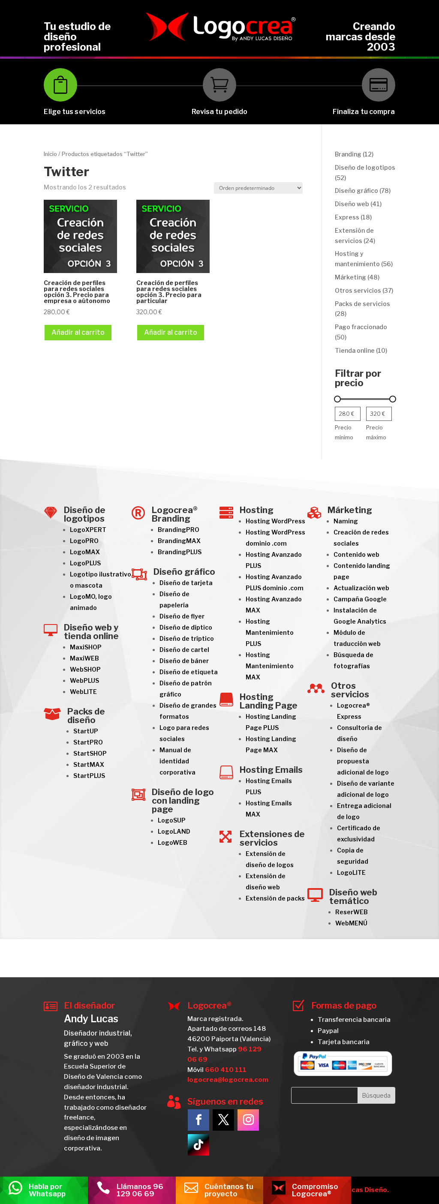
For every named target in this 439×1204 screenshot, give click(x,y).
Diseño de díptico (185, 627)
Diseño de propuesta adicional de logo (363, 761)
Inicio (50, 154)
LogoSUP (172, 820)
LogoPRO (84, 540)
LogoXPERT (88, 529)
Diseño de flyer (181, 616)
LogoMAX (85, 551)
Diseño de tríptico (186, 638)
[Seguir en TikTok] (198, 1145)
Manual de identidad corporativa (177, 761)
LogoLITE (351, 872)
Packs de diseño (86, 715)
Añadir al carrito (78, 332)
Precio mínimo (344, 432)
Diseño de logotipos (84, 514)
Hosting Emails (271, 770)
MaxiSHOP (86, 647)
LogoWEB (172, 842)
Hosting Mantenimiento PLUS (270, 632)
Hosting (257, 510)
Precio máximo (376, 432)
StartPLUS (89, 775)
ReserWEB (351, 912)
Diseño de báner (184, 660)
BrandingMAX (179, 540)
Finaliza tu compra (364, 112)
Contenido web (356, 554)
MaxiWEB (84, 658)
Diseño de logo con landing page (183, 800)
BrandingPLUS (179, 551)
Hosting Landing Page (269, 701)
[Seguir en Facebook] (198, 1120)
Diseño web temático (353, 896)
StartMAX (88, 764)
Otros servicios (350, 690)
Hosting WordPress (275, 521)
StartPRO (88, 742)
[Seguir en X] (223, 1120)
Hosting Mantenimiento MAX (270, 666)
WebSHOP (85, 669)
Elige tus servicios (74, 112)
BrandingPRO (178, 529)
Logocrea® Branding (175, 514)
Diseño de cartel (184, 649)
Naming (346, 521)
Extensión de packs (275, 898)
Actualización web (361, 587)
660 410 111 (226, 1070)
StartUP (85, 731)
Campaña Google (360, 599)
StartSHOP (90, 753)
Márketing (350, 510)
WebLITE (83, 691)
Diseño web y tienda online (91, 631)
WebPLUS (84, 680)
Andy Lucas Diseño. (357, 1190)
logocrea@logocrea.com (227, 1080)
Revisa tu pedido (220, 112)
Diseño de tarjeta (186, 582)
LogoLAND (174, 831)
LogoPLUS (85, 563)
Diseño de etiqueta (188, 672)
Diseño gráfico (184, 572)
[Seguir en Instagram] (248, 1120)
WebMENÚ (351, 923)
